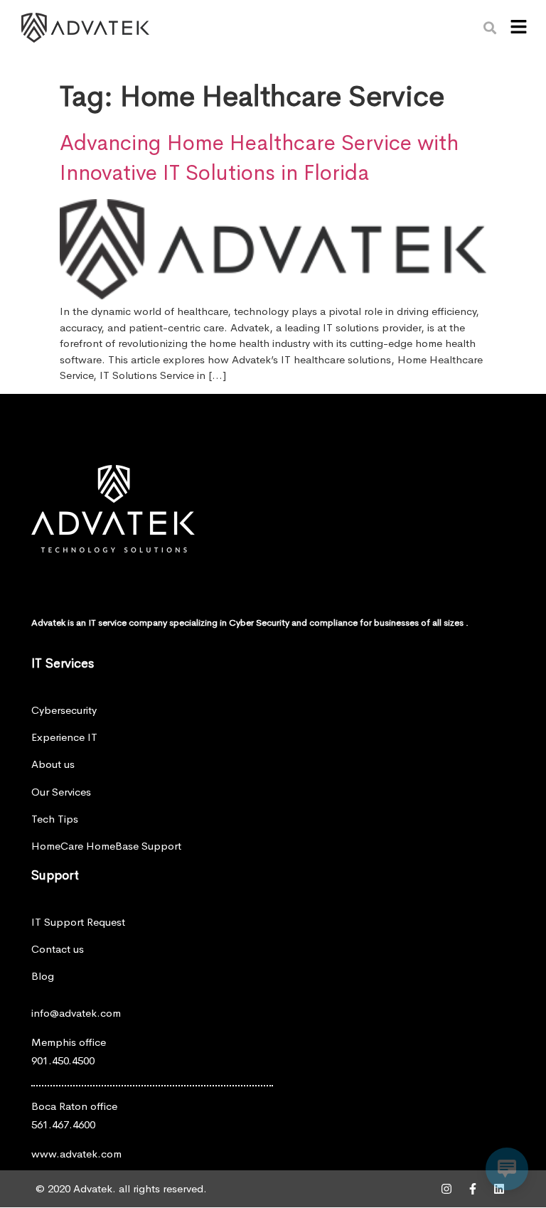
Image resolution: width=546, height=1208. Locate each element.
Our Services (61, 791)
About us (53, 764)
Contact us (57, 949)
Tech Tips (54, 818)
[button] (518, 27)
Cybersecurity (64, 710)
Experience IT (64, 737)
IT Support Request (78, 922)
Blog (42, 976)
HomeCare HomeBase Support (106, 845)
